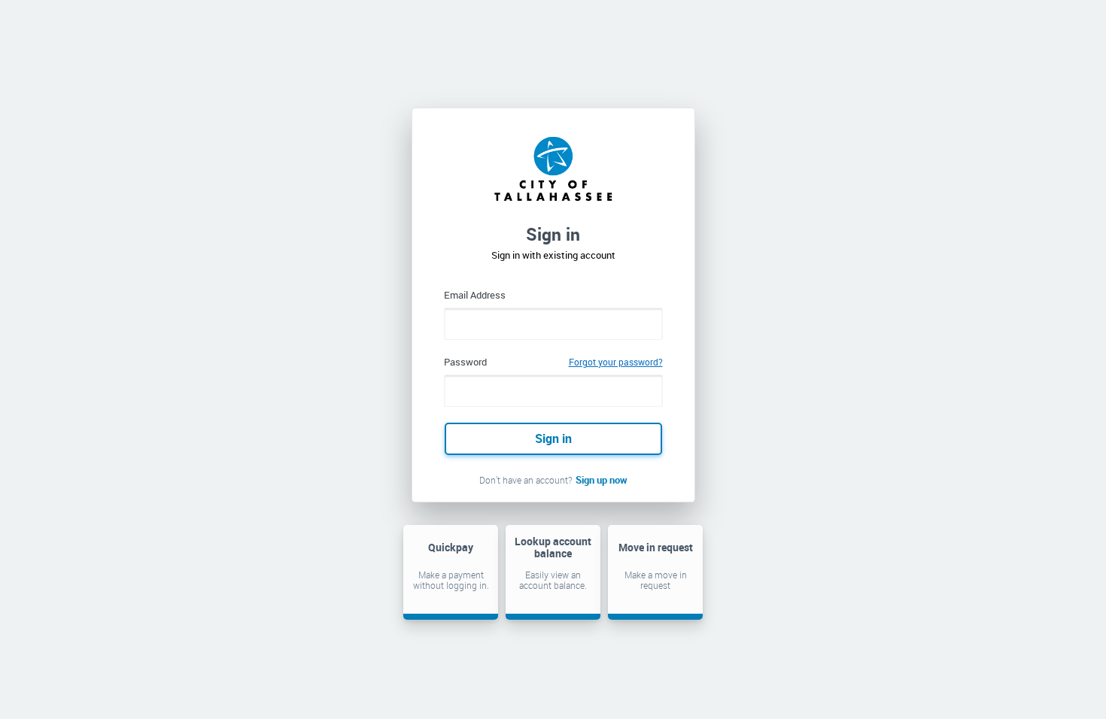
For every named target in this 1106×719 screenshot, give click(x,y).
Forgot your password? (616, 362)
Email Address (475, 295)
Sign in (553, 438)
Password (465, 362)
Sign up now (601, 480)
